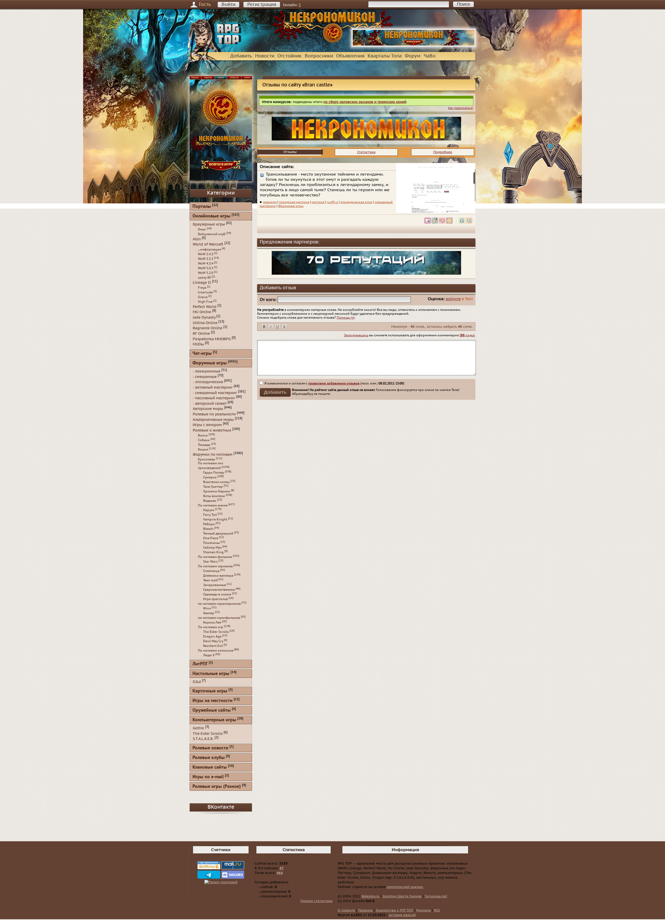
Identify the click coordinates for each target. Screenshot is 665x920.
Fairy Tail (210, 515)
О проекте (346, 910)
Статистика (366, 152)
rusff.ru (332, 202)
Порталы (201, 207)
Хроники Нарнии (216, 491)
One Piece (210, 538)
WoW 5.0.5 (205, 268)
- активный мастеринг (213, 387)
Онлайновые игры (211, 216)
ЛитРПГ (200, 664)
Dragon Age (212, 636)
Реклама (423, 910)
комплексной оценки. (405, 887)
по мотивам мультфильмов (219, 618)
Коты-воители (214, 496)
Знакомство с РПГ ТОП (394, 910)
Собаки (204, 440)
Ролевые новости (210, 748)
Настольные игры (210, 674)
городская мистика (294, 202)
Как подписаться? (460, 108)
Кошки (203, 449)
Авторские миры (208, 409)
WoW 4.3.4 (205, 263)
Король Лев (212, 622)
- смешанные (205, 376)
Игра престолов (215, 599)
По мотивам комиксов (215, 650)
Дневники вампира (218, 575)
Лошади (204, 445)
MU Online (202, 312)
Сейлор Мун (212, 547)
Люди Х (209, 655)
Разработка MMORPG (212, 339)
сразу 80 (204, 277)
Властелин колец (216, 482)
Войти (228, 4)
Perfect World (204, 306)
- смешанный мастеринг (215, 392)
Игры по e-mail (208, 777)
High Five (205, 302)
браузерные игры (209, 224)
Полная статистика (316, 901)
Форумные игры (290, 206)
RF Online (201, 333)
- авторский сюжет (210, 403)
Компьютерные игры (214, 720)
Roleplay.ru (371, 896)
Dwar (202, 229)
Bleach (208, 529)
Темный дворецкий (218, 533)
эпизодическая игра (356, 202)
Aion (197, 239)
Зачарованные (214, 585)
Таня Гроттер (213, 486)
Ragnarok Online (207, 328)
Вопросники (319, 56)
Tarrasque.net (435, 896)
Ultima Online (205, 322)
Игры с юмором (207, 425)
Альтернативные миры (213, 419)
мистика (317, 202)
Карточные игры (209, 691)
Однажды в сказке (217, 594)
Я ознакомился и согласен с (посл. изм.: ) (334, 383)
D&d (197, 682)
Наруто (208, 510)
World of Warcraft (208, 244)
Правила (365, 910)
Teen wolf (210, 580)
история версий (402, 915)
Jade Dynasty (204, 317)
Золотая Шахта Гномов (402, 896)
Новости (264, 56)
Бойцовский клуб (211, 234)
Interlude (205, 292)
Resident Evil (213, 646)
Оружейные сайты (211, 710)
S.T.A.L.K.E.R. (203, 739)
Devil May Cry (213, 641)
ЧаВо (429, 56)
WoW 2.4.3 (205, 254)
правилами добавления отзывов (334, 383)
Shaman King (213, 552)
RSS (437, 910)
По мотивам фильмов (215, 557)
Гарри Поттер (213, 472)
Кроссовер (206, 459)
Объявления (350, 56)
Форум (413, 56)
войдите (453, 299)
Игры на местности (212, 701)
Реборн (209, 524)
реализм (270, 202)
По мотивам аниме (213, 505)
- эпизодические (208, 382)
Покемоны (211, 543)
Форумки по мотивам (212, 454)
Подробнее (442, 152)
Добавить (241, 56)
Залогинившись (356, 335)
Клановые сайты (209, 767)
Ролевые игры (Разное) (216, 787)
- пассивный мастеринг (214, 398)
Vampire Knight (215, 519)
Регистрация (261, 4)
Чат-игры (202, 354)
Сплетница (211, 571)
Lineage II (202, 282)
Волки (203, 435)
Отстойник (289, 56)
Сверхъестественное (219, 589)
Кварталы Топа (385, 56)
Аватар (208, 613)
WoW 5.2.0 (205, 273)
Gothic (198, 728)
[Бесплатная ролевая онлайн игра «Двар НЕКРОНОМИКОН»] (413, 46)
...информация (209, 249)
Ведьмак (209, 501)
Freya (202, 287)
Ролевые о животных (212, 430)
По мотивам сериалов (215, 566)
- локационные (206, 371)
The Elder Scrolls (216, 632)
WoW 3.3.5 (205, 259)
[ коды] (467, 335)
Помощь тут (345, 317)
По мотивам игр (210, 627)
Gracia (203, 297)
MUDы (198, 344)
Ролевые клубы (208, 758)
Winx (207, 608)
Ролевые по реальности (214, 414)
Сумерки (210, 477)
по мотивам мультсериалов (219, 604)
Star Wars (210, 561)
